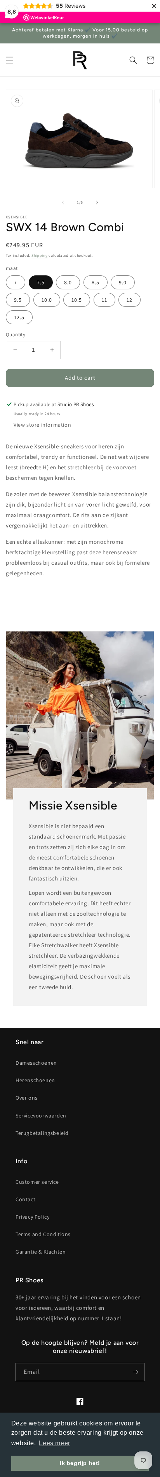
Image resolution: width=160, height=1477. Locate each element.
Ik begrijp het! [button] (80, 1463)
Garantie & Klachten (41, 1251)
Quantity (15, 334)
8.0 (68, 282)
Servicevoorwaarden (41, 1115)
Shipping (39, 255)
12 (129, 299)
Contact (25, 1199)
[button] (9, 60)
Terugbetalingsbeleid (42, 1132)
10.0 (47, 299)
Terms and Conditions (43, 1234)
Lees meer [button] (54, 1443)
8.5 (95, 282)
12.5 (19, 317)
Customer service (37, 1181)
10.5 (76, 299)
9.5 (18, 299)
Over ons (27, 1097)
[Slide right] (97, 202)
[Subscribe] (135, 1372)
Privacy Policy (32, 1216)
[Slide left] (62, 202)
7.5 (41, 282)
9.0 (123, 282)
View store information (42, 424)
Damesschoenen (36, 1062)
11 (104, 299)
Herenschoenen (35, 1080)
